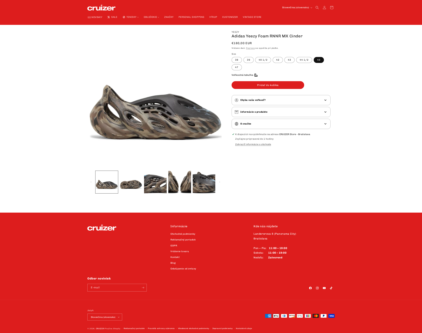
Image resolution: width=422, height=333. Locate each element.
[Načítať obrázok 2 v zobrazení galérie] (131, 182)
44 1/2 (304, 59)
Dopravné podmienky (222, 328)
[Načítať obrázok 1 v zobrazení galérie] (106, 182)
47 (236, 67)
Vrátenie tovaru (179, 251)
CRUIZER (100, 329)
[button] (317, 7)
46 (318, 59)
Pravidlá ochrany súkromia (161, 328)
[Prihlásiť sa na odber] (143, 287)
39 (248, 59)
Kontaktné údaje (244, 328)
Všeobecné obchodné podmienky (193, 328)
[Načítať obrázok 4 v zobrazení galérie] (179, 182)
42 (277, 59)
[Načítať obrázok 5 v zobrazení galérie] (204, 182)
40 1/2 (263, 59)
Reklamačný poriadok (183, 239)
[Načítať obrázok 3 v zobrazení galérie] (155, 182)
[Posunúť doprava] (219, 182)
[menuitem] (95, 17)
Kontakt (175, 257)
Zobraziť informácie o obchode (253, 144)
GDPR (173, 245)
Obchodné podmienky (182, 234)
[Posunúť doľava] (91, 182)
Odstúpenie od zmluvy (183, 268)
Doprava (250, 48)
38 (236, 59)
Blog (173, 263)
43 (289, 59)
